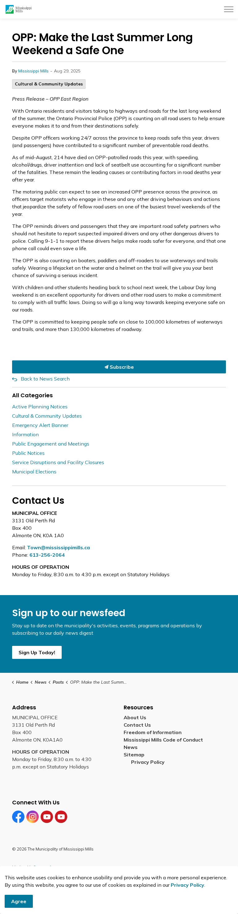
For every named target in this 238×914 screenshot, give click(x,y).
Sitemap (135, 754)
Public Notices (28, 453)
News (131, 747)
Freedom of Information (153, 732)
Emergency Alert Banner (40, 425)
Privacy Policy (148, 762)
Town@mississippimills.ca (58, 547)
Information (25, 434)
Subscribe (121, 367)
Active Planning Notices (40, 406)
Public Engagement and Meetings (50, 444)
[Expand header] (228, 9)
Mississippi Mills (33, 71)
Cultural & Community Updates (49, 84)
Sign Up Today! (37, 652)
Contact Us (137, 725)
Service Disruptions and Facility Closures (58, 462)
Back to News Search (45, 379)
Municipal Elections (34, 471)
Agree (18, 901)
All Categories (32, 395)
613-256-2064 (47, 555)
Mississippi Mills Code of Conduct (163, 740)
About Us (135, 717)
